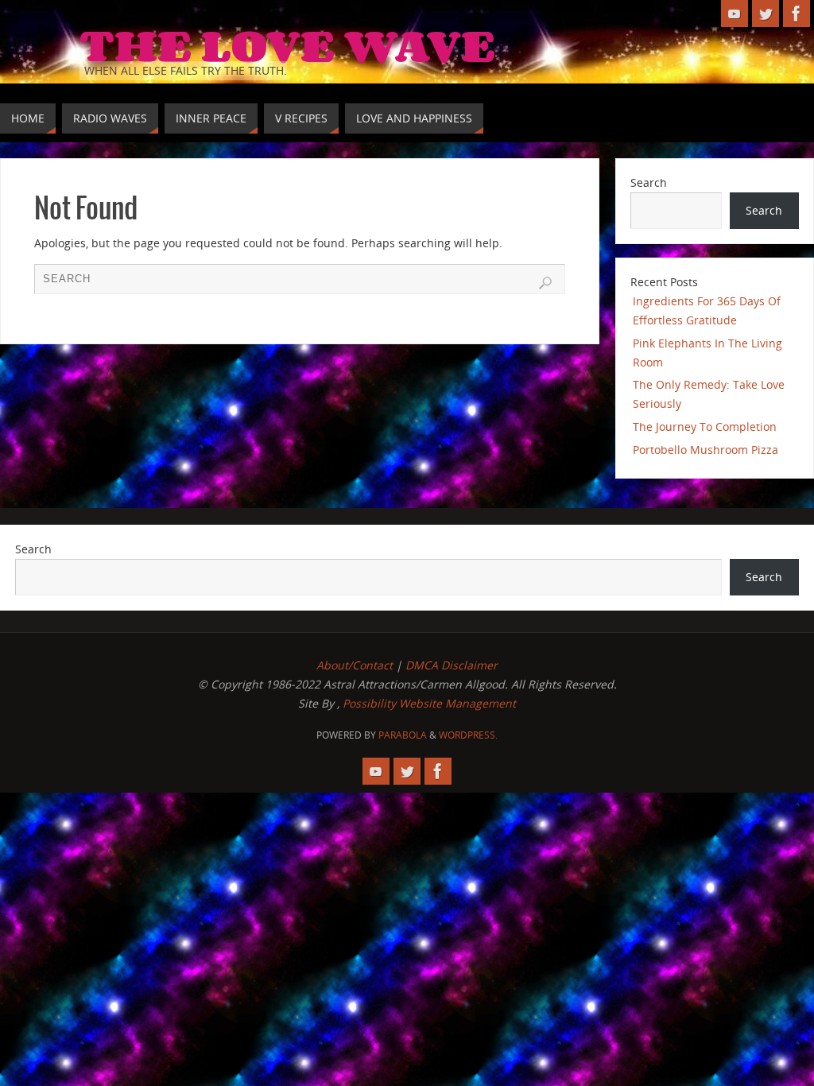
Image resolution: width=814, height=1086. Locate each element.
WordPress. (468, 735)
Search (648, 182)
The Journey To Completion (705, 426)
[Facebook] (796, 13)
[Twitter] (765, 13)
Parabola (402, 735)
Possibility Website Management (429, 703)
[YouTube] (734, 13)
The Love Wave (287, 44)
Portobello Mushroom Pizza (705, 449)
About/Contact (354, 665)
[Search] (545, 283)
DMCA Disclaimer (451, 665)
